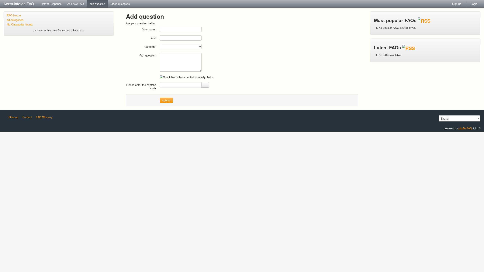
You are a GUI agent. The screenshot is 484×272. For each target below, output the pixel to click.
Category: (150, 46)
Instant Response (51, 4)
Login (474, 4)
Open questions (120, 4)
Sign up (456, 4)
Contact (27, 117)
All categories (15, 20)
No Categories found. (20, 24)
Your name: (149, 29)
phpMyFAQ (465, 128)
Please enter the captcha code (141, 86)
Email (153, 38)
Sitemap (13, 117)
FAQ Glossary (44, 117)
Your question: (147, 55)
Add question (97, 4)
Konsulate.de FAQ (19, 3)
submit (166, 100)
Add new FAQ (75, 4)
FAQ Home (14, 15)
